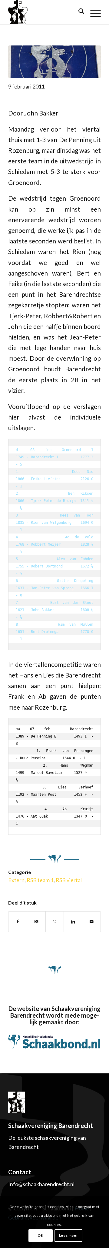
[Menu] (92, 12)
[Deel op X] (36, 922)
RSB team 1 (40, 880)
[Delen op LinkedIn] (73, 922)
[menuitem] (78, 12)
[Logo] (54, 61)
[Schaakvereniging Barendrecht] (36, 12)
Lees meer (68, 1235)
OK (40, 1235)
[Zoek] (78, 12)
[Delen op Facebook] (17, 922)
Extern (16, 880)
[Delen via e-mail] (91, 922)
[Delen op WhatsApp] (55, 922)
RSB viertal (69, 880)
